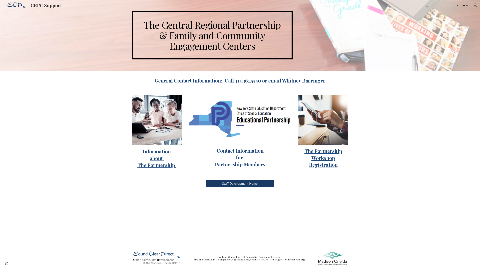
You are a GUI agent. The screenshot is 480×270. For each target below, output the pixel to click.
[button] (475, 5)
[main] (212, 35)
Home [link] (461, 5)
